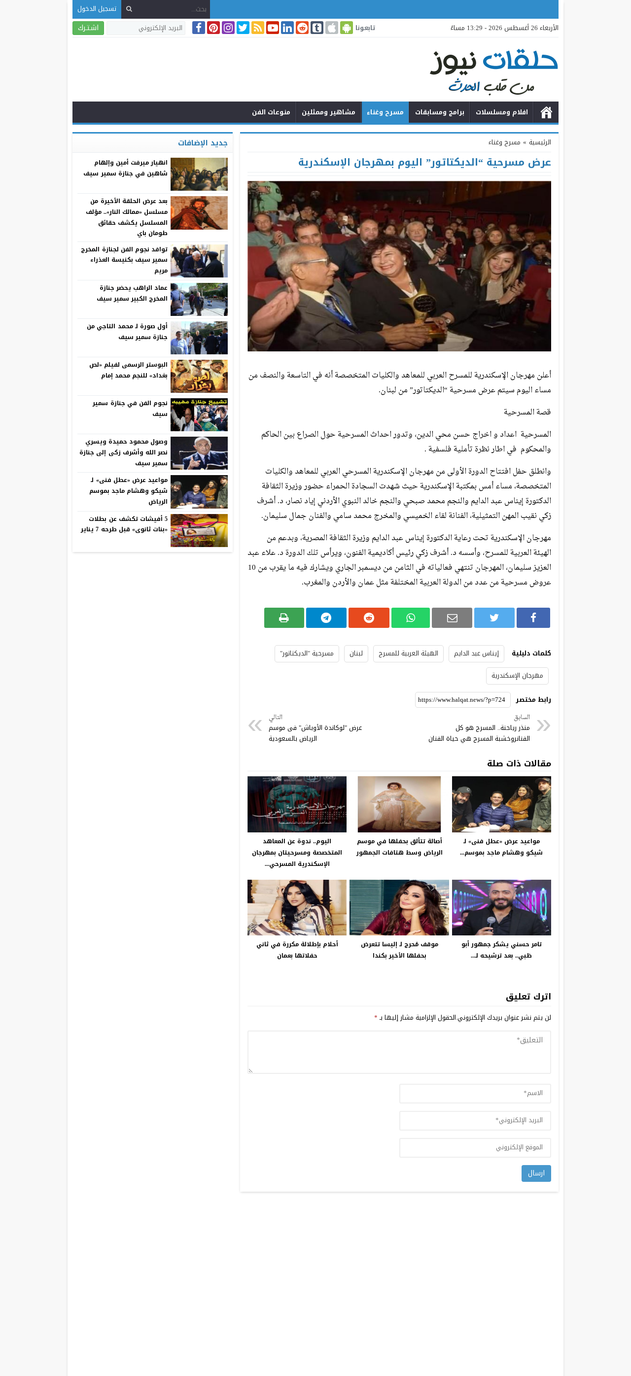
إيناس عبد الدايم (476, 653)
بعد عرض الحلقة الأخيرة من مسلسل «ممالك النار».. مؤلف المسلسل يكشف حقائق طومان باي (127, 217)
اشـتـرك (88, 27)
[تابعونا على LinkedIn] (286, 27)
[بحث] (129, 9)
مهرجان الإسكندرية (517, 675)
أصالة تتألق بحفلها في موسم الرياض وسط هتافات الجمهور (399, 847)
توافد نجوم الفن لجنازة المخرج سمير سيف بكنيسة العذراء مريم (124, 260)
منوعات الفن (271, 112)
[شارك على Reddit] (369, 618)
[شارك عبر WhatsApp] (410, 618)
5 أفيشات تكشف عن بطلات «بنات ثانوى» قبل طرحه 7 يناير (124, 524)
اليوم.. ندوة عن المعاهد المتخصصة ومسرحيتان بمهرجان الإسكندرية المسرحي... (297, 852)
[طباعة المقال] (284, 618)
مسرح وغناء (385, 112)
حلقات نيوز (546, 112)
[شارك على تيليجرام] (327, 618)
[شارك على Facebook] (533, 618)
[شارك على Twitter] (494, 618)
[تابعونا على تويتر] (242, 27)
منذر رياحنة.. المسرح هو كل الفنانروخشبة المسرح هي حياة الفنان (479, 729)
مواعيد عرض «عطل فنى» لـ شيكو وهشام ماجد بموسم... (501, 847)
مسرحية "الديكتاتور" (307, 653)
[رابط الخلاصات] (256, 27)
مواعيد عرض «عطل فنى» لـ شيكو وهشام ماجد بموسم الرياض (128, 491)
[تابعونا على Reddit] (301, 27)
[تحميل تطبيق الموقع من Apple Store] (330, 27)
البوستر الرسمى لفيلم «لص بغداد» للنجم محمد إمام (128, 370)
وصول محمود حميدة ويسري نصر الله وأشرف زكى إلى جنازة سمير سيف (123, 452)
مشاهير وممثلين (328, 112)
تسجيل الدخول (96, 8)
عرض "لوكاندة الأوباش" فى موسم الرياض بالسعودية (315, 729)
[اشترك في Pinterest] (212, 27)
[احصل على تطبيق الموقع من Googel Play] (345, 27)
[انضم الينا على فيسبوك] (197, 27)
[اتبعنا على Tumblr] (316, 27)
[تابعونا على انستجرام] (227, 27)
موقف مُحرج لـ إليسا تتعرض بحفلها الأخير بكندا (399, 950)
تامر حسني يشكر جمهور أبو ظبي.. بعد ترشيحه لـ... (501, 950)
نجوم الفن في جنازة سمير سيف (130, 408)
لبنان (356, 653)
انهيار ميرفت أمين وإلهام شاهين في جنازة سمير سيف (125, 168)
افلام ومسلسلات (502, 112)
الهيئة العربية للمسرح (408, 653)
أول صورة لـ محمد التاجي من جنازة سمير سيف (127, 332)
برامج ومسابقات (439, 112)
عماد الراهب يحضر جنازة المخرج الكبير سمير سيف (132, 293)
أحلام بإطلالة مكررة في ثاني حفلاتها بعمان (297, 950)
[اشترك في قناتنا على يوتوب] (271, 27)
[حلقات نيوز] (315, 70)
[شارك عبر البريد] (452, 618)
